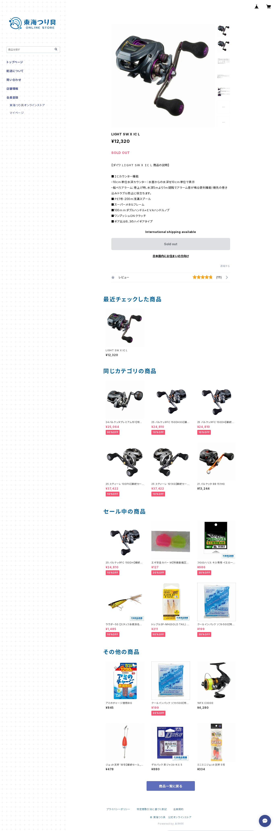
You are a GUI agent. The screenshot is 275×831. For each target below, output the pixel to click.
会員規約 (178, 809)
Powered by (166, 823)
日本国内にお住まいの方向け (171, 256)
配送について (15, 71)
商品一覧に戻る (170, 786)
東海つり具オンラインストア (27, 105)
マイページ (17, 112)
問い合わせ (13, 79)
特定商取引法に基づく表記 (152, 809)
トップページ (14, 62)
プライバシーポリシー (118, 809)
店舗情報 (12, 88)
